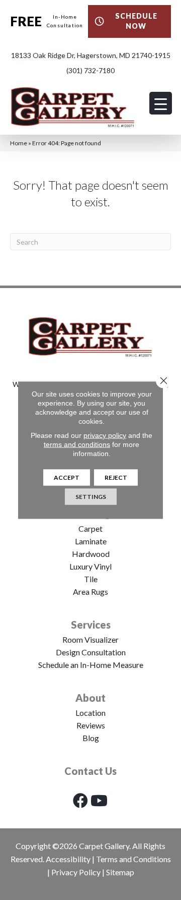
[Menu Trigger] (160, 103)
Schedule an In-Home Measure (90, 664)
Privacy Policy (76, 872)
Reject (116, 477)
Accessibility (68, 859)
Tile (91, 579)
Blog (90, 738)
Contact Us (90, 771)
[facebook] (80, 800)
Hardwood (91, 553)
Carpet (90, 528)
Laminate (91, 541)
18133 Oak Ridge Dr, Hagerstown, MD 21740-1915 (90, 55)
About (90, 698)
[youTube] (99, 800)
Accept (66, 477)
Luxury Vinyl (90, 566)
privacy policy (104, 435)
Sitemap (120, 872)
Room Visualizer (90, 639)
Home (18, 143)
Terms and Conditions (133, 859)
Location (90, 712)
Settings (90, 496)
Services (91, 624)
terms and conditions (77, 444)
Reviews (90, 725)
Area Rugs (90, 591)
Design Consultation (91, 652)
